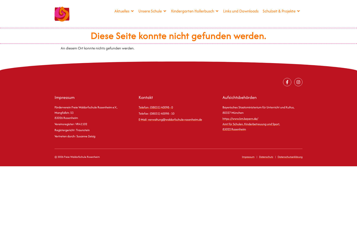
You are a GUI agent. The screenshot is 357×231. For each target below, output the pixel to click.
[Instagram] (298, 82)
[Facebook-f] (287, 82)
